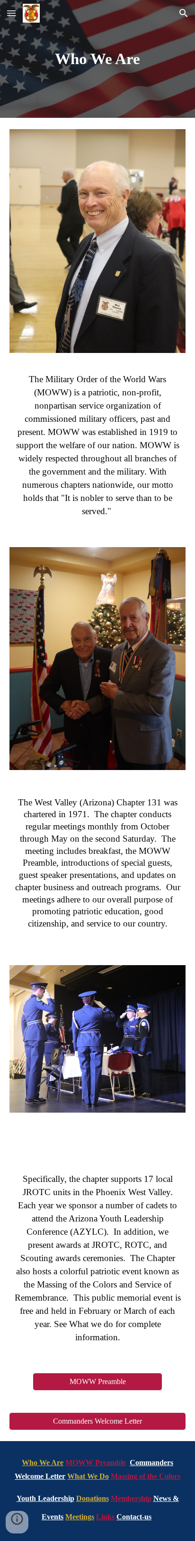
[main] (97, 59)
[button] (11, 13)
